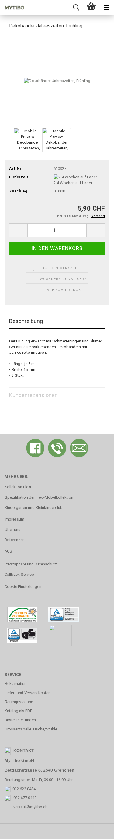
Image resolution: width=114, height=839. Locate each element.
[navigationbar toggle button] (106, 7)
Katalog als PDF (18, 710)
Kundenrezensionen (33, 395)
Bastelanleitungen (20, 720)
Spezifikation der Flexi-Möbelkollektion (39, 497)
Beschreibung (26, 321)
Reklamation (15, 683)
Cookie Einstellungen (23, 586)
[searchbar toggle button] (76, 7)
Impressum (14, 519)
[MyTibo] (12, 7)
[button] (18, 230)
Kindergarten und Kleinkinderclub (34, 507)
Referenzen (15, 539)
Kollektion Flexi (18, 487)
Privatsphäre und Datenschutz (31, 564)
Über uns (12, 529)
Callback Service (19, 574)
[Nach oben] (97, 829)
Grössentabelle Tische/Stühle (31, 729)
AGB (8, 551)
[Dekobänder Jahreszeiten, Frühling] (57, 80)
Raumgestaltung (19, 702)
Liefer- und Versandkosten (27, 692)
